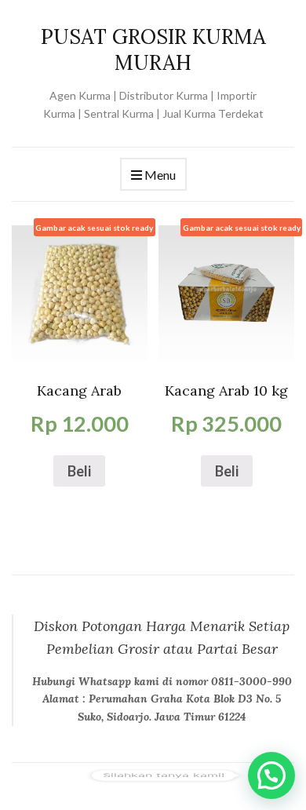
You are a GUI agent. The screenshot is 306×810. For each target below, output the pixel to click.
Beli (79, 471)
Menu (159, 174)
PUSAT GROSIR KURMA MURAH (153, 49)
